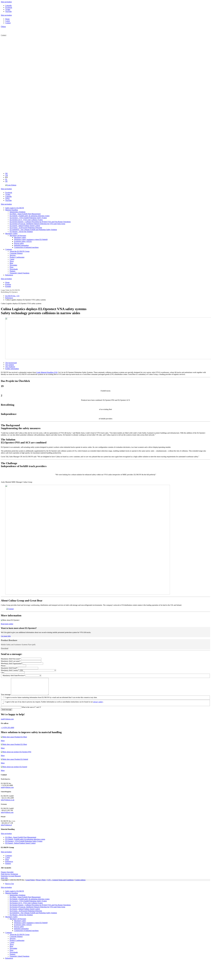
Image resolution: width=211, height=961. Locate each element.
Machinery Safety (11, 917)
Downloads (14, 952)
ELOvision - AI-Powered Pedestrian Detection (26, 911)
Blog (11, 946)
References (9, 958)
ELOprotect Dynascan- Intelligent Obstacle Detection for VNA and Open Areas (37, 907)
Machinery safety (20, 921)
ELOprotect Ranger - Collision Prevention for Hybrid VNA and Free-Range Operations (40, 905)
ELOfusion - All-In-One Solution (21, 915)
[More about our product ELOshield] (14, 759)
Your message (6, 694)
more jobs (4, 878)
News (12, 944)
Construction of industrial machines (26, 930)
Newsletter (13, 948)
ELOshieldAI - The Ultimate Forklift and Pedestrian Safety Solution (33, 913)
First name (11, 659)
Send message (6, 709)
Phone (3, 666)
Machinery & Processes (18, 919)
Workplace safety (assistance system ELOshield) (31, 923)
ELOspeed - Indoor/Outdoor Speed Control (25, 909)
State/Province (14, 675)
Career (12, 942)
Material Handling (11, 893)
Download (4, 648)
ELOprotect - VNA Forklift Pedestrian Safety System (28, 901)
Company (8, 932)
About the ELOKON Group (19, 934)
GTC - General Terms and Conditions (60, 880)
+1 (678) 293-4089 (7, 728)
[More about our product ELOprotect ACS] (16, 752)
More (3, 741)
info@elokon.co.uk (7, 800)
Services (12, 938)
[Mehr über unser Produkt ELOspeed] (14, 767)
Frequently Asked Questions (19, 956)
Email (9, 668)
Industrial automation (21, 929)
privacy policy (98, 702)
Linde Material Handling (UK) (47, 372)
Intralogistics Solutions (17, 895)
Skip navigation (6, 2)
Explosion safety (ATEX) (23, 925)
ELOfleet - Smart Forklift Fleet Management (25, 897)
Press (11, 950)
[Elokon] (10, 185)
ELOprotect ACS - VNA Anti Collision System (26, 903)
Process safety (19, 927)
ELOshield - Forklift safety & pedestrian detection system (29, 899)
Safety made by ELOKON (14, 891)
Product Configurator (17, 940)
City (2, 672)
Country (10, 670)
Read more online (7, 624)
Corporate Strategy (16, 936)
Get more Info (6, 636)
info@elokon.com (7, 812)
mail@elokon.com (7, 719)
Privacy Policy (41, 880)
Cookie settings (80, 880)
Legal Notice (30, 880)
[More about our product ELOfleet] (14, 737)
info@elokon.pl (6, 825)
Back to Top (9, 884)
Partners (12, 954)
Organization (11, 663)
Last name (10, 661)
